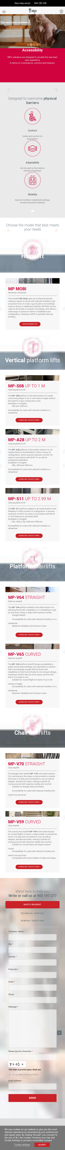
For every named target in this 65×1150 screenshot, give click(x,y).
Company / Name (16, 931)
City (10, 944)
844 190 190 (40, 3)
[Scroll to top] (59, 1032)
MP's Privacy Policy (28, 1074)
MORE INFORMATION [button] (29, 324)
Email (11, 982)
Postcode (13, 969)
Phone (11, 994)
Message (13, 1007)
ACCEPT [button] (42, 1145)
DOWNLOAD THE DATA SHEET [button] (29, 420)
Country (12, 956)
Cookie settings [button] (22, 1144)
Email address (15, 1081)
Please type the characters (20, 1051)
